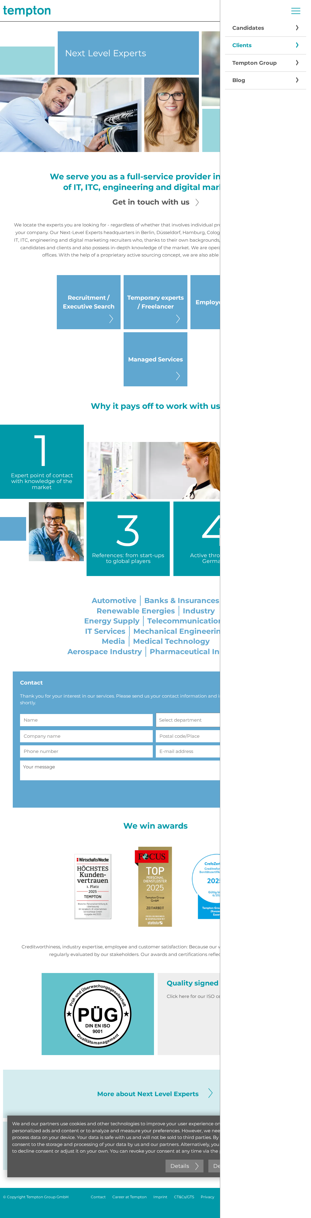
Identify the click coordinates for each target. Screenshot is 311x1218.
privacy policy (234, 1151)
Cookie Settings (293, 1197)
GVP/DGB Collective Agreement (279, 1205)
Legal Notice (232, 1197)
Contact (98, 1197)
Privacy (207, 1197)
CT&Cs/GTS (184, 1197)
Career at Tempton (129, 1197)
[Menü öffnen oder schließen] (295, 11)
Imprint (160, 1197)
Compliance (262, 1197)
